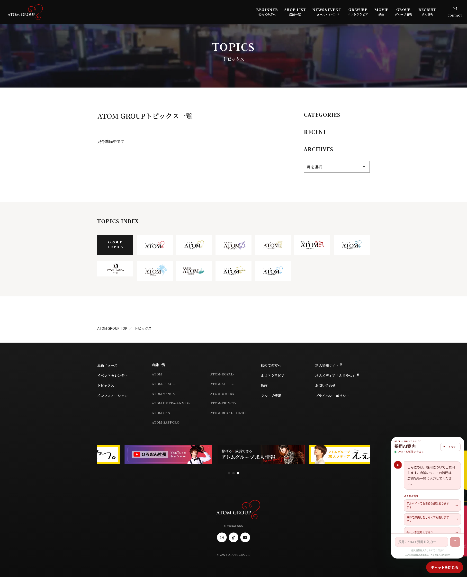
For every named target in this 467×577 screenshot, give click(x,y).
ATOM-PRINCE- (223, 403)
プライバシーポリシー (332, 395)
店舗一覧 (158, 364)
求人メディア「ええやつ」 (335, 375)
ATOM (157, 374)
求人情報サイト (327, 365)
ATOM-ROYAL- (222, 374)
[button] (229, 473)
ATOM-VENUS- (164, 393)
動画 (381, 14)
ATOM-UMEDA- (222, 393)
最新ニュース (107, 365)
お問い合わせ (325, 385)
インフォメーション (112, 395)
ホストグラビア (358, 14)
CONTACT (455, 15)
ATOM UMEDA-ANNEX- (171, 403)
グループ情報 (403, 14)
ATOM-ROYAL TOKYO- (228, 412)
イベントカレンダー (112, 375)
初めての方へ (267, 14)
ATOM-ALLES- (222, 384)
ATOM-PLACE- (164, 384)
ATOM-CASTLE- (165, 412)
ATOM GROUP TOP (112, 328)
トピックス (105, 385)
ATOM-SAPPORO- (166, 422)
